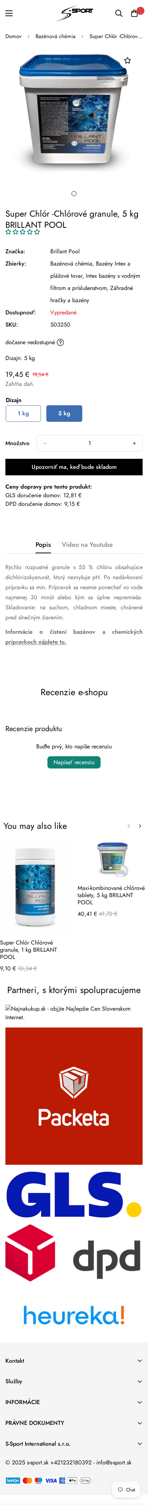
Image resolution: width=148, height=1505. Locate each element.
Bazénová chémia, (72, 263)
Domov (13, 36)
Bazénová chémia (55, 36)
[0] (134, 13)
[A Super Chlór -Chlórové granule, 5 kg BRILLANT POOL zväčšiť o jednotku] (134, 443)
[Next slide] (140, 826)
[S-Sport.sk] (74, 13)
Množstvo (17, 443)
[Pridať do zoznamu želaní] (127, 60)
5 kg (64, 413)
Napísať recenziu (74, 762)
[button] (22, 232)
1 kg (23, 413)
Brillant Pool (65, 251)
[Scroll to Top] (135, 1467)
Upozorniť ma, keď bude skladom (74, 467)
